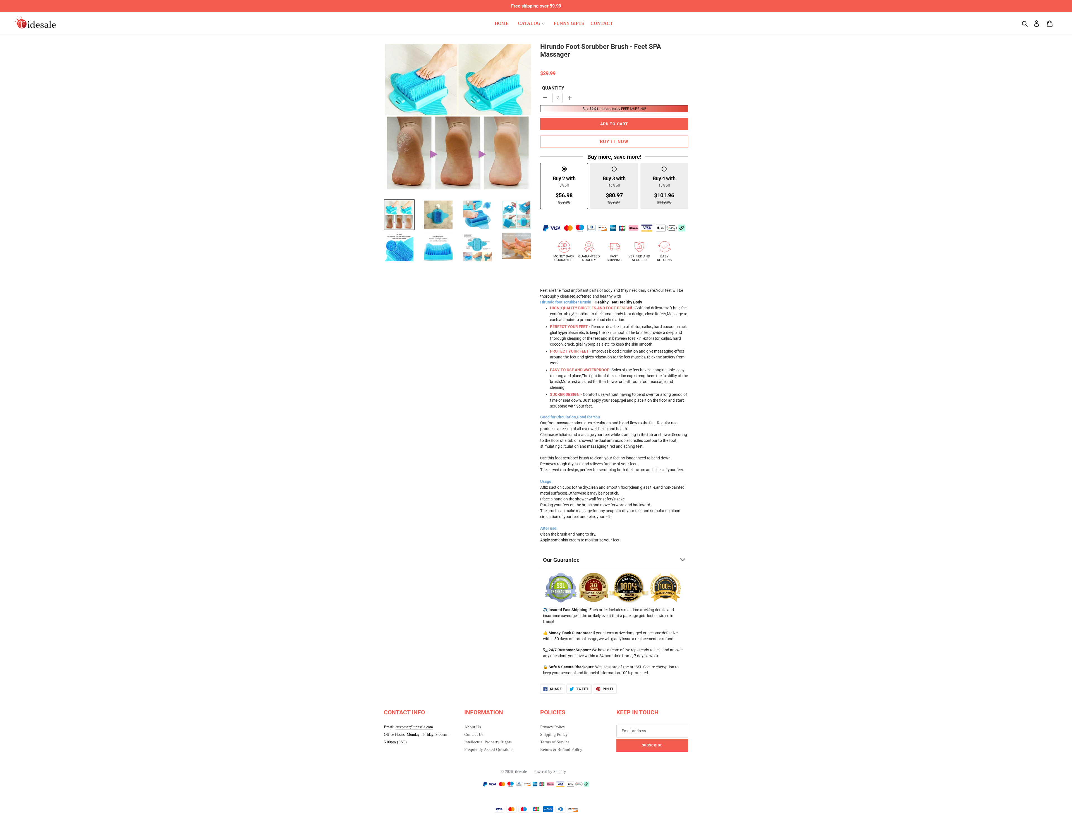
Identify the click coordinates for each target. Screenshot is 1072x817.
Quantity (553, 88)
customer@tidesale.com (414, 727)
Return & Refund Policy (561, 749)
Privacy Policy (552, 727)
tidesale (521, 772)
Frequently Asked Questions (488, 749)
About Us (472, 727)
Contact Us (474, 734)
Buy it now (614, 141)
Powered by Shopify (549, 772)
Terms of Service (555, 742)
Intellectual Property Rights (488, 742)
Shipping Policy (554, 734)
